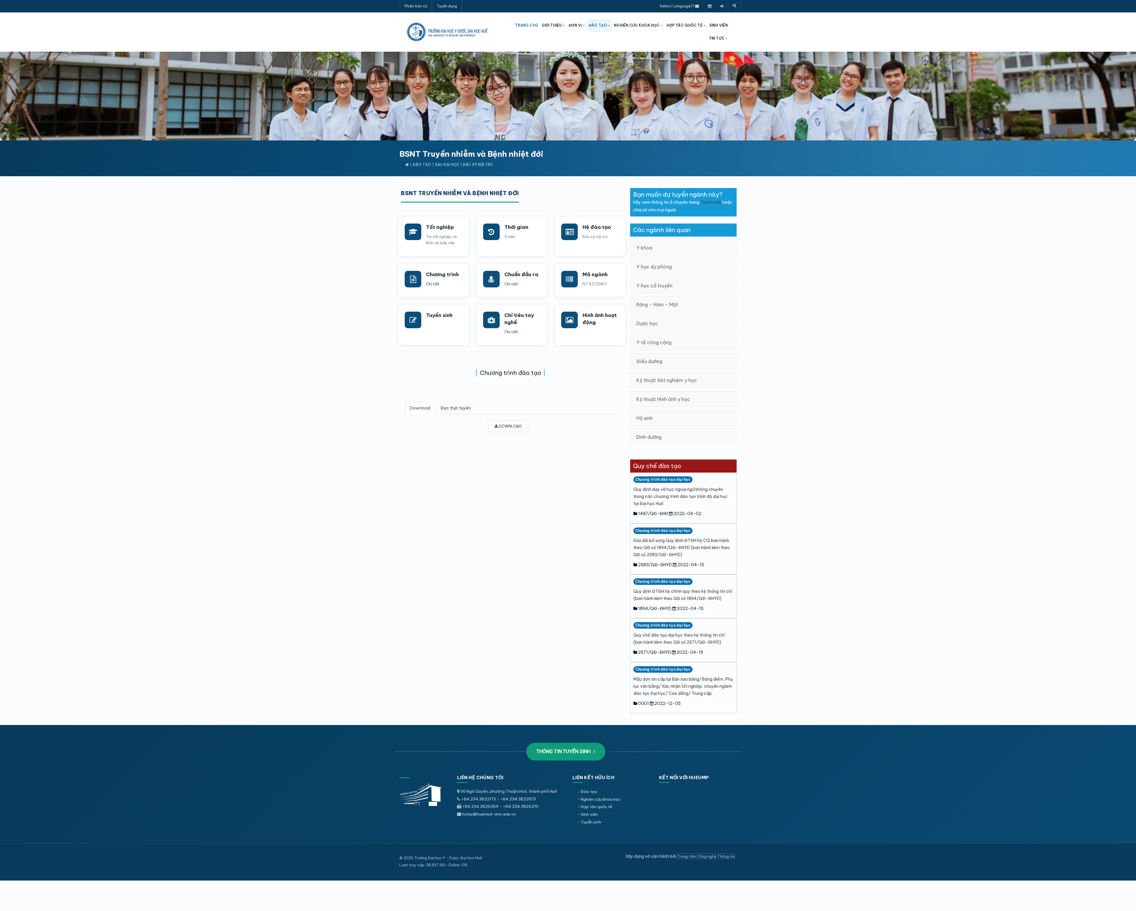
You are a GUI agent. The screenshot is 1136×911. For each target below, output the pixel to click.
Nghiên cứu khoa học (601, 799)
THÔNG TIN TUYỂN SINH (564, 751)
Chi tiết (433, 283)
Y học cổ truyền (654, 286)
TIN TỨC (717, 38)
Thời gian (516, 227)
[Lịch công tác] (709, 6)
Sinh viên (589, 814)
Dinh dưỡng (648, 437)
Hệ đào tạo (596, 227)
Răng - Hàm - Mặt (657, 305)
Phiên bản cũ (415, 6)
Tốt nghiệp (440, 227)
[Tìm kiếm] (734, 6)
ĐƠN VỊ (576, 25)
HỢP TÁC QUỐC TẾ (685, 25)
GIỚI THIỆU (552, 25)
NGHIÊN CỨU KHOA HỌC (637, 25)
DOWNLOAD (510, 426)
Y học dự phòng (654, 267)
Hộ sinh (644, 418)
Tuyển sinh (439, 315)
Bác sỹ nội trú (478, 164)
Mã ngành (595, 274)
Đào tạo (422, 164)
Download (420, 408)
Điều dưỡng (649, 361)
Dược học (647, 323)
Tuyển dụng (447, 6)
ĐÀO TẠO (598, 25)
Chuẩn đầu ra (521, 274)
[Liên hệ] (697, 6)
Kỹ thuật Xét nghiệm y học (666, 380)
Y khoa (644, 248)
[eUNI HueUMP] (722, 6)
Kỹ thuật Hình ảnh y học (663, 399)
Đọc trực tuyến (455, 408)
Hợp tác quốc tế (596, 806)
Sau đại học (447, 164)
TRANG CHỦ (526, 25)
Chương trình (442, 274)
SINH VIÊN (718, 25)
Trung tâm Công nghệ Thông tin (706, 856)
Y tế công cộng (654, 342)
